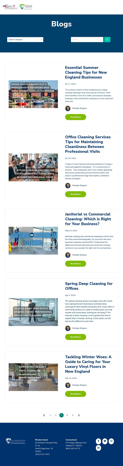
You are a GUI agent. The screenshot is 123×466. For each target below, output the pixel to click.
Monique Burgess (79, 108)
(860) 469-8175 (73, 448)
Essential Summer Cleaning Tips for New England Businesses (86, 72)
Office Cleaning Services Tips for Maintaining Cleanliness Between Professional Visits (88, 144)
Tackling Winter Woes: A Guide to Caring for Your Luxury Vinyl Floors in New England (88, 364)
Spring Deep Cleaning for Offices (89, 286)
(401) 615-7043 (42, 454)
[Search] (107, 39)
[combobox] (87, 39)
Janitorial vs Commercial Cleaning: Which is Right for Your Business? (88, 219)
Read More (76, 117)
